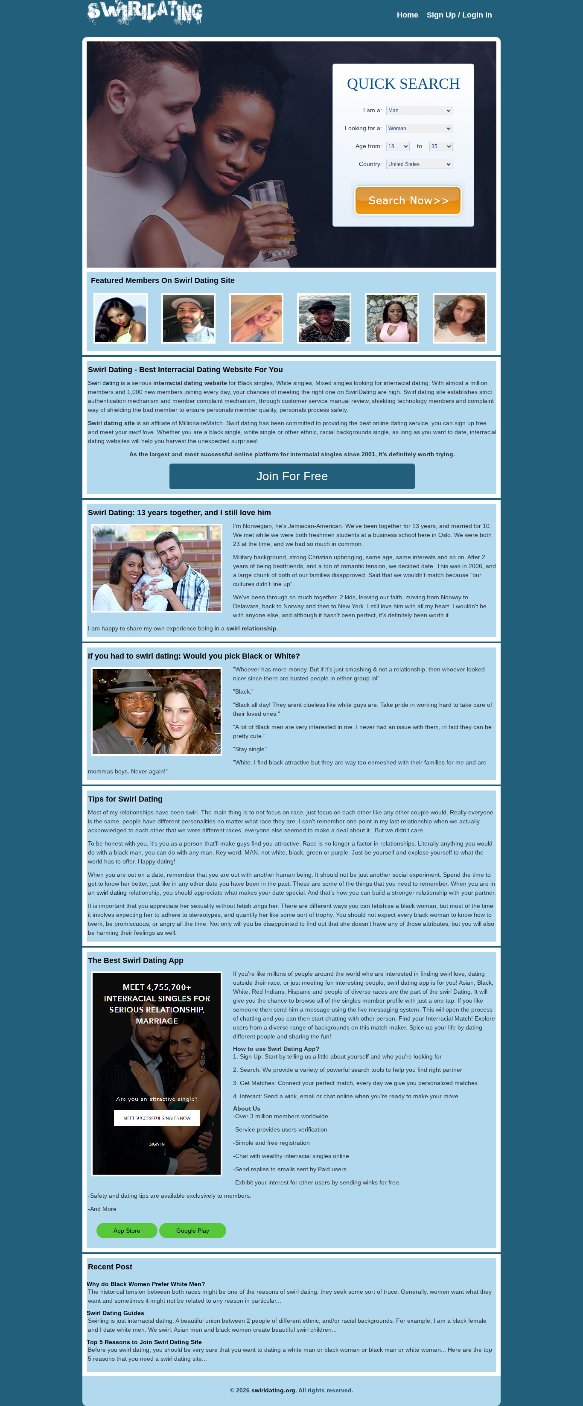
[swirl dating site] (205, 150)
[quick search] (408, 200)
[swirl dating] (145, 23)
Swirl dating (103, 382)
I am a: (372, 110)
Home (407, 15)
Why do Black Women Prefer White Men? (146, 1284)
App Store (127, 1230)
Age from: (369, 146)
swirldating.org (273, 1390)
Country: (370, 163)
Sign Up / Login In (459, 15)
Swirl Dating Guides (115, 1313)
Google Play (192, 1230)
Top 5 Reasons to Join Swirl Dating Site (144, 1342)
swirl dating (111, 892)
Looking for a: (363, 128)
